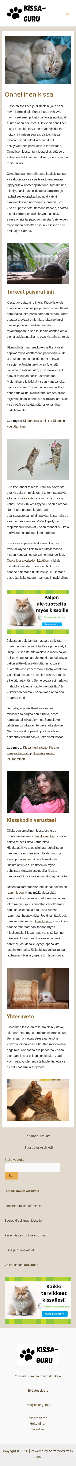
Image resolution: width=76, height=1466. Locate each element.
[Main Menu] (67, 13)
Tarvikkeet (38, 1429)
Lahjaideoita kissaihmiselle (23, 1206)
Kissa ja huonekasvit (19, 1250)
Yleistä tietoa (38, 1418)
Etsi (11, 1176)
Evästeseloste (38, 1390)
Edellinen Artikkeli (38, 1136)
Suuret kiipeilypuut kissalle (23, 1221)
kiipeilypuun (43, 921)
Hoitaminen (38, 1424)
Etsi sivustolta (14, 1160)
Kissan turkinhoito (35, 747)
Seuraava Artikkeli (38, 1148)
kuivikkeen (25, 859)
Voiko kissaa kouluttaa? (21, 1265)
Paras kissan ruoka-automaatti (26, 1235)
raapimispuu (15, 892)
